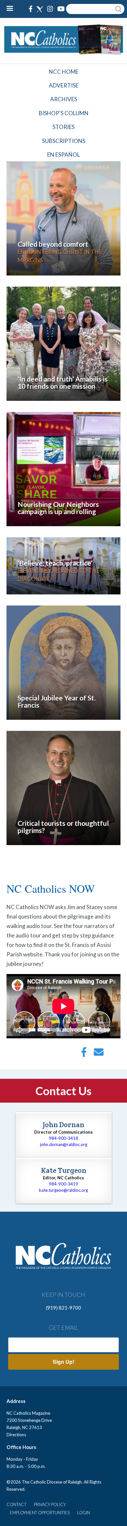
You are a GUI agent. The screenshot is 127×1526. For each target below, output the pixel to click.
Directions (16, 1434)
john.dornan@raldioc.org (63, 1144)
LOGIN (83, 1512)
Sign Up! (63, 1361)
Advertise (63, 85)
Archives (63, 99)
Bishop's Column (64, 113)
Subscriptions (63, 140)
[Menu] (12, 9)
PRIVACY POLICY (50, 1504)
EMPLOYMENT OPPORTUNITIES (40, 1512)
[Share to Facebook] (83, 1054)
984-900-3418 (63, 1138)
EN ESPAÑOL (63, 154)
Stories (63, 126)
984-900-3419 (63, 1184)
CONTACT (16, 1504)
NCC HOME (63, 71)
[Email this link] (99, 1054)
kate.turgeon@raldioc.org (63, 1190)
